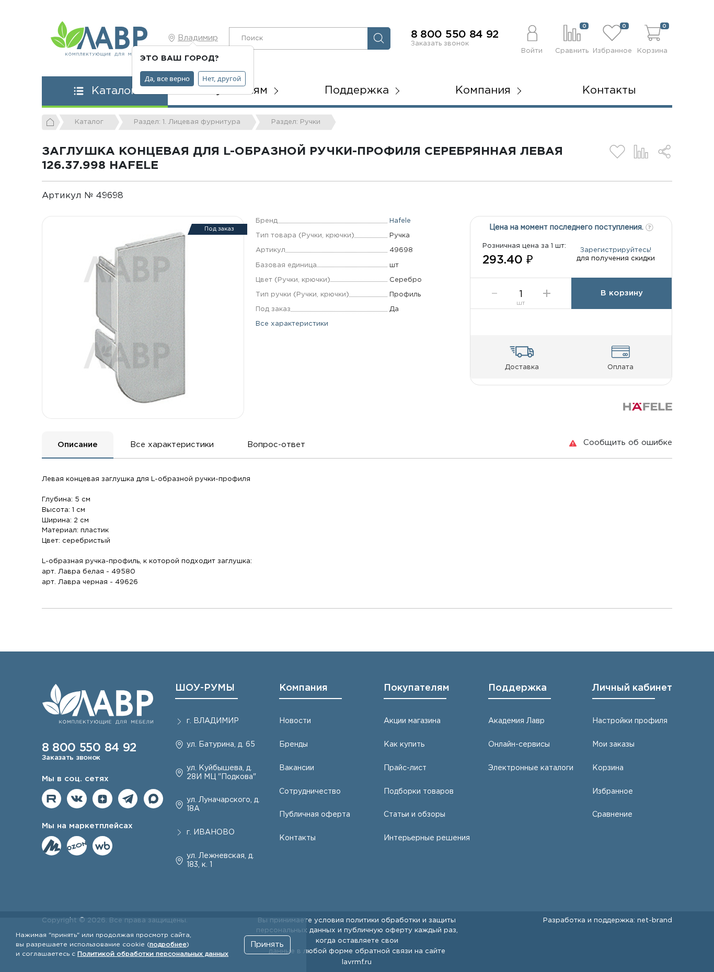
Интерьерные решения (427, 838)
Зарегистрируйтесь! (615, 250)
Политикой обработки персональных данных (152, 954)
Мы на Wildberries (102, 846)
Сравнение (612, 814)
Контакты (609, 90)
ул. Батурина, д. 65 (221, 744)
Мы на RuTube (52, 799)
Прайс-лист (405, 768)
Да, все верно (167, 78)
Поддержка (517, 688)
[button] (532, 38)
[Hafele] (647, 406)
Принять (267, 944)
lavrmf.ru (357, 962)
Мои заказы (613, 744)
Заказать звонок (440, 43)
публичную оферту (378, 930)
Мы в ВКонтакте (77, 799)
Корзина (608, 768)
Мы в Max (154, 799)
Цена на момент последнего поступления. (567, 227)
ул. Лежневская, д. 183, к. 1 (220, 860)
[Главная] (51, 122)
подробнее (168, 944)
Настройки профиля (629, 721)
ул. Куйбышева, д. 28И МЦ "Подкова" (221, 772)
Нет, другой (221, 78)
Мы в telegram (128, 799)
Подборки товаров (419, 791)
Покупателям (417, 688)
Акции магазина (412, 721)
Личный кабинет (632, 688)
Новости (295, 721)
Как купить (404, 744)
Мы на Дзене (102, 799)
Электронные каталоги (530, 768)
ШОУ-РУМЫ (205, 688)
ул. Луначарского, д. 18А (223, 804)
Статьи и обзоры (414, 814)
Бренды (293, 744)
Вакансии (296, 768)
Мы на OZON (77, 846)
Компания (303, 688)
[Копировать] (132, 196)
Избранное (612, 791)
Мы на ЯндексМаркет (52, 846)
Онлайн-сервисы (519, 744)
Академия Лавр (516, 721)
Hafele (400, 221)
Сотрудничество (310, 791)
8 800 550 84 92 (455, 34)
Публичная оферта (314, 814)
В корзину (622, 293)
